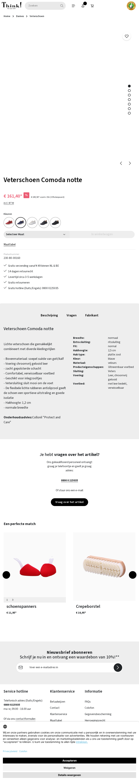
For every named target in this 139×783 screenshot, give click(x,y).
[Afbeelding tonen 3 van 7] (129, 95)
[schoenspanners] (35, 566)
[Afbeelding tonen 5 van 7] (129, 104)
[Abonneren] (118, 667)
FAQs (88, 702)
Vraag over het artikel (69, 502)
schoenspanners (21, 606)
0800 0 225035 (69, 480)
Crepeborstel (88, 606)
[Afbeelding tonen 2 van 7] (129, 90)
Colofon (89, 708)
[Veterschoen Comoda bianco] (32, 222)
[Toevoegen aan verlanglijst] (126, 36)
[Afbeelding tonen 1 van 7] (129, 86)
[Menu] (73, 5)
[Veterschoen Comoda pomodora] (9, 222)
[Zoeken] (62, 6)
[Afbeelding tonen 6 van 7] (129, 108)
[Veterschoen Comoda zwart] (43, 222)
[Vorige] (121, 163)
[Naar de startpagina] (11, 6)
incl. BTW (9, 203)
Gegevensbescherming (98, 714)
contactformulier (25, 719)
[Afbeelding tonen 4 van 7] (129, 99)
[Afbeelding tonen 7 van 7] (129, 113)
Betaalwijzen (57, 702)
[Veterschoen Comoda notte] (20, 222)
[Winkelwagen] (92, 5)
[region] (69, 97)
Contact (55, 708)
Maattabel (10, 244)
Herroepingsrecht (95, 720)
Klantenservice (58, 714)
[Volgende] (129, 163)
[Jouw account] (83, 5)
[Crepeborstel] (104, 566)
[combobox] (41, 6)
